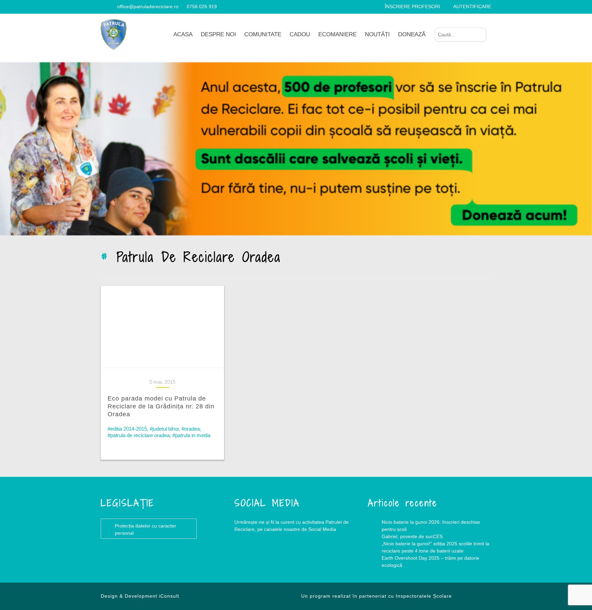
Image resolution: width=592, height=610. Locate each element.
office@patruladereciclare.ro (147, 6)
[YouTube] (111, 6)
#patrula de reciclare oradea (139, 435)
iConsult (169, 596)
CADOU (299, 34)
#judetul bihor (164, 429)
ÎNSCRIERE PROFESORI (412, 6)
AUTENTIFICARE (472, 6)
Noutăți (377, 34)
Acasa (183, 34)
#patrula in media (191, 435)
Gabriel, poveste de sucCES (412, 536)
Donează (412, 34)
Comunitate (262, 34)
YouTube (275, 557)
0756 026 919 (202, 6)
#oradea (191, 429)
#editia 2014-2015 (127, 429)
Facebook (248, 557)
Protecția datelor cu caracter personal (145, 529)
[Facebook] (103, 6)
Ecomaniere (337, 34)
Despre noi (218, 34)
